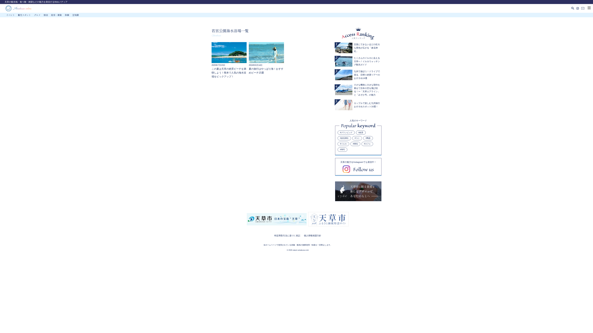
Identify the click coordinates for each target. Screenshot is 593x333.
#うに (357, 138)
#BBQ (355, 144)
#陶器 (368, 138)
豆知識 (75, 14)
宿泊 (46, 14)
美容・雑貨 (56, 14)
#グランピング (346, 133)
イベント (10, 14)
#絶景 (360, 133)
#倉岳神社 (344, 138)
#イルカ (343, 144)
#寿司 (342, 149)
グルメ (37, 14)
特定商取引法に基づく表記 (287, 235)
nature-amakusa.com (301, 250)
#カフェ (367, 144)
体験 (67, 14)
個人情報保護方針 (312, 235)
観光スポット (24, 14)
